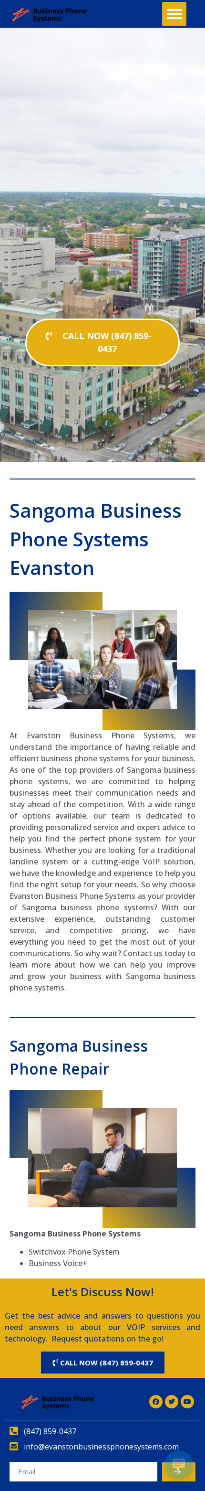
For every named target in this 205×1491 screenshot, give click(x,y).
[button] (174, 14)
